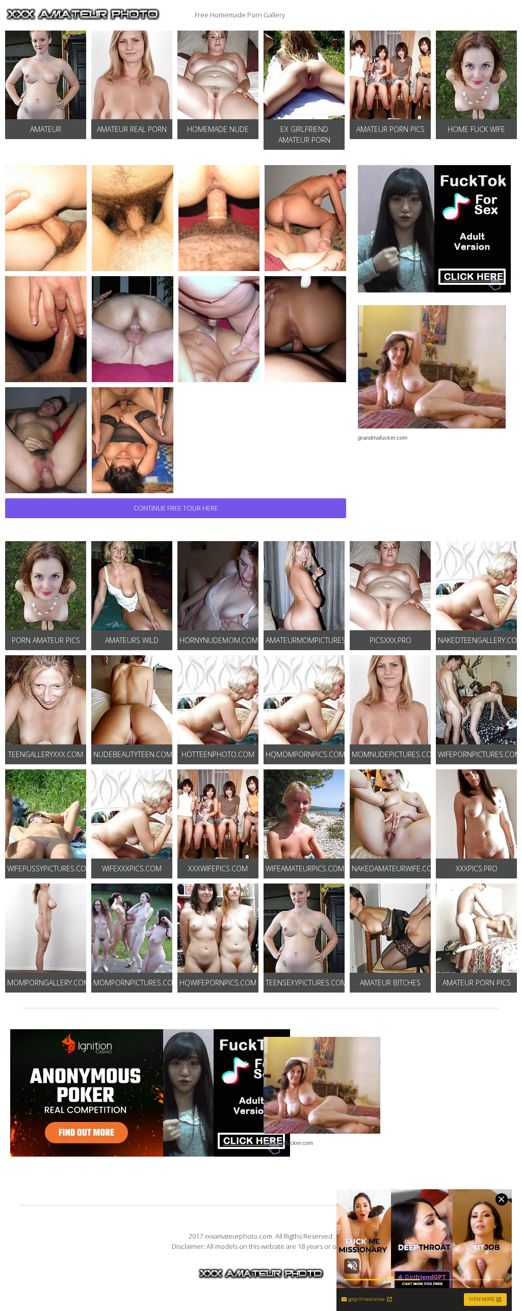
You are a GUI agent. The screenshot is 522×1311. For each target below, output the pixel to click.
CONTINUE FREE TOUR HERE (176, 508)
